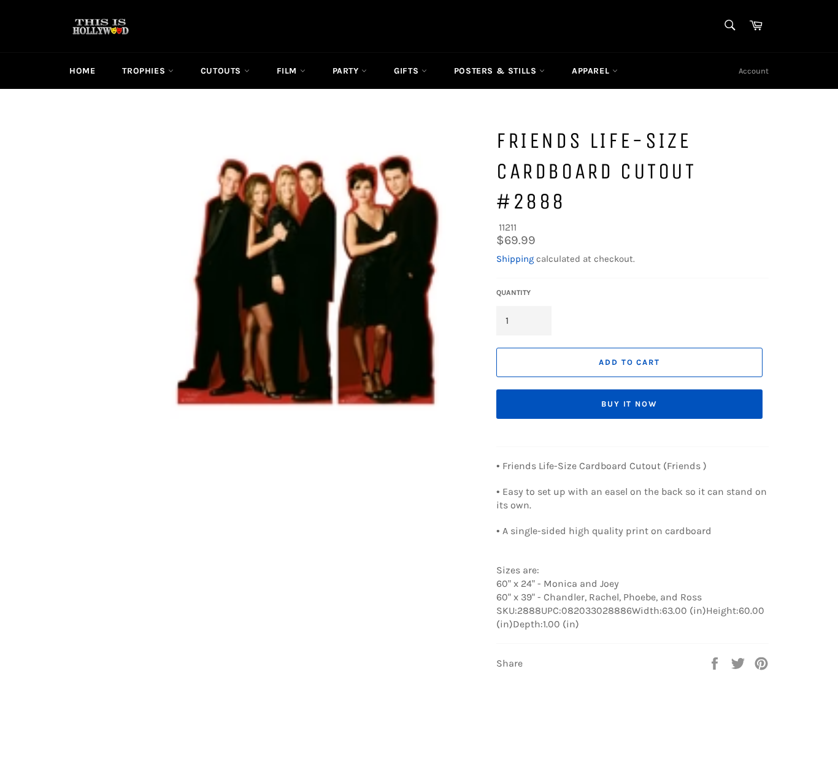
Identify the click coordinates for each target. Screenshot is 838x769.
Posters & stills (496, 71)
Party (347, 71)
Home (82, 71)
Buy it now (629, 403)
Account (754, 70)
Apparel (592, 71)
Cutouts (222, 71)
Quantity (513, 292)
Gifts (407, 71)
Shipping (515, 258)
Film (288, 71)
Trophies (144, 71)
